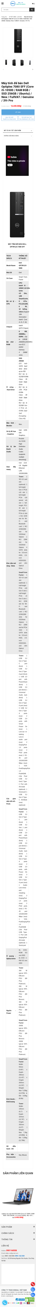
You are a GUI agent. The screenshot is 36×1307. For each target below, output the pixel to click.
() (34, 3)
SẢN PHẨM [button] (6, 1227)
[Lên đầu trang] (30, 1291)
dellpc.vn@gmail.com (11, 1253)
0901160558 (11, 1250)
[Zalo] (33, 1289)
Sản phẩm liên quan (18, 1173)
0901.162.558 (19, 1256)
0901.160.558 (9, 1256)
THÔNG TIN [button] (6, 1239)
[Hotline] (33, 1284)
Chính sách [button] (7, 1233)
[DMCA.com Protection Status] (30, 1299)
